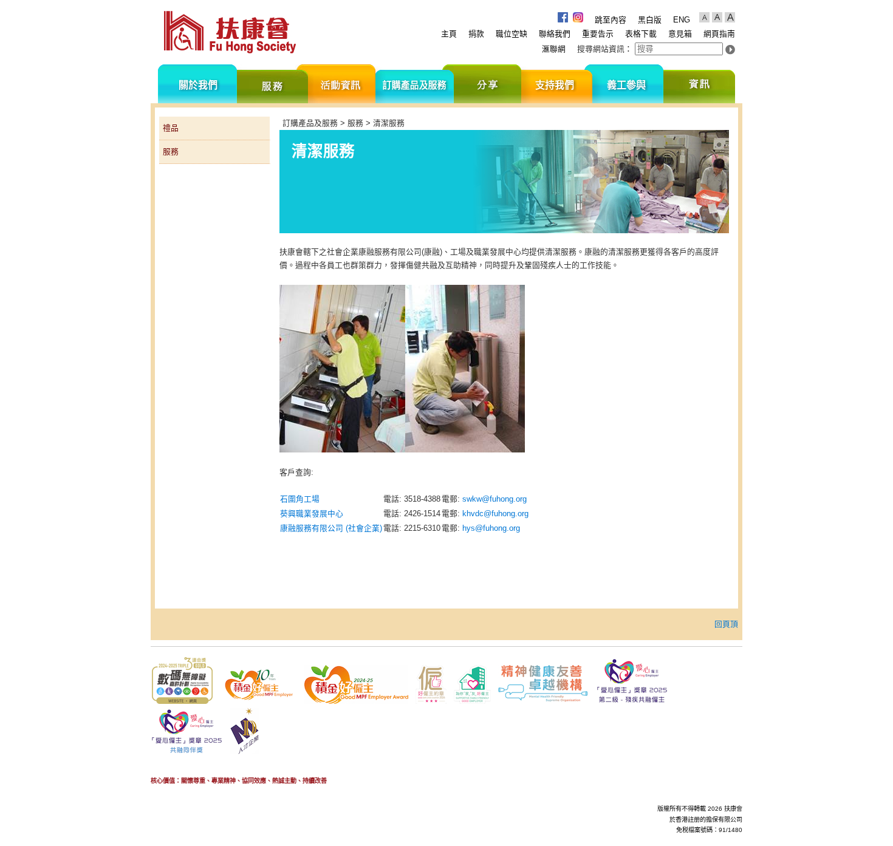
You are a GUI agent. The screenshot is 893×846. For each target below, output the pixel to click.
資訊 (699, 83)
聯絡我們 (554, 33)
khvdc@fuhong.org (495, 513)
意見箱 (680, 33)
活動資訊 (341, 83)
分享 (487, 83)
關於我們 (197, 83)
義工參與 (627, 83)
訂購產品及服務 (414, 83)
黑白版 (650, 19)
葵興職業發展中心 (311, 513)
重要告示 (598, 33)
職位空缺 (511, 33)
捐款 (476, 33)
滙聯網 (554, 48)
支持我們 (556, 83)
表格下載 (641, 33)
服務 (272, 83)
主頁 (449, 33)
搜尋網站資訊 (600, 48)
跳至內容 (610, 19)
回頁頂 (726, 624)
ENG (681, 19)
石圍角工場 (300, 498)
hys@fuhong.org (491, 528)
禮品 (171, 127)
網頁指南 (719, 33)
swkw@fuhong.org (494, 498)
